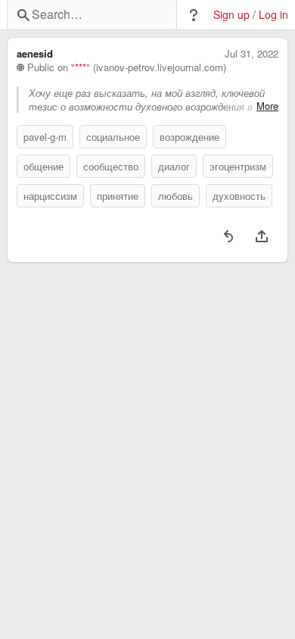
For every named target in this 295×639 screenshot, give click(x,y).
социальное (113, 137)
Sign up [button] (231, 15)
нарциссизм (50, 196)
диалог (174, 166)
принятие (117, 196)
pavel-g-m (45, 137)
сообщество (110, 166)
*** (80, 67)
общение (43, 166)
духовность (239, 196)
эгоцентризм (238, 166)
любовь (175, 196)
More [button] (267, 106)
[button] (193, 15)
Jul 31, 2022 (251, 54)
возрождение (189, 137)
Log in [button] (273, 15)
